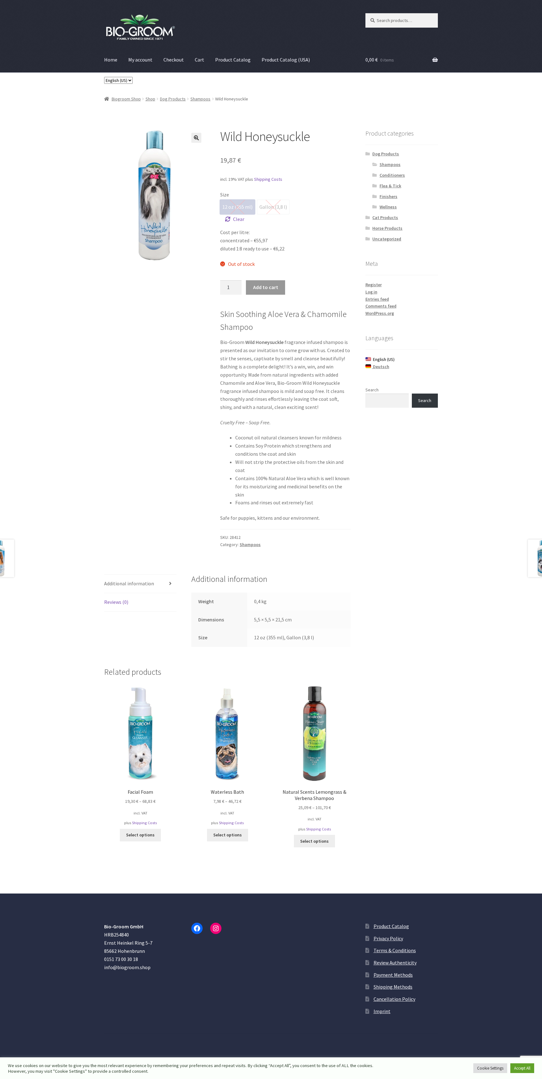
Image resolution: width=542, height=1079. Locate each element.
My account (140, 59)
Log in (371, 292)
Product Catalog (233, 59)
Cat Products (385, 217)
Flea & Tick (390, 186)
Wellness (388, 207)
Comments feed (380, 306)
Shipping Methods (393, 987)
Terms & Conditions (395, 950)
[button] (196, 138)
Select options (140, 835)
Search (372, 390)
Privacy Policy (388, 938)
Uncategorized (386, 239)
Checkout (173, 59)
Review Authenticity (395, 962)
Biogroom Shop (126, 99)
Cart (199, 59)
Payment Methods (393, 975)
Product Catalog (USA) (286, 59)
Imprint (382, 1011)
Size (224, 194)
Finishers (388, 196)
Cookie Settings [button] (490, 1068)
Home (110, 59)
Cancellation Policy (394, 999)
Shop (150, 99)
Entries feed (377, 299)
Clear (238, 219)
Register (373, 284)
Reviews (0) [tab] (116, 602)
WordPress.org (379, 313)
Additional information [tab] (129, 583)
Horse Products (387, 228)
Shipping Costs (268, 179)
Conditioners (392, 175)
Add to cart (265, 287)
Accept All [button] (522, 1068)
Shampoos (200, 99)
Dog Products (173, 99)
